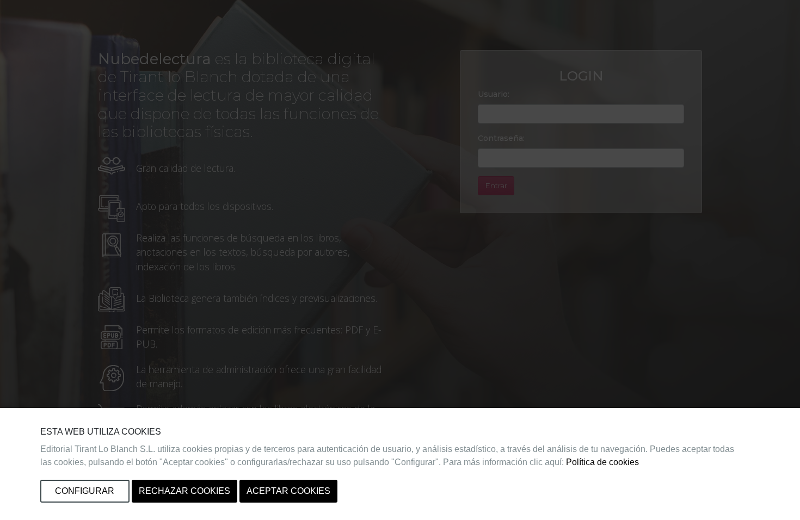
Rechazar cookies (184, 491)
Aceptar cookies (288, 491)
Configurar (84, 491)
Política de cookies (602, 462)
